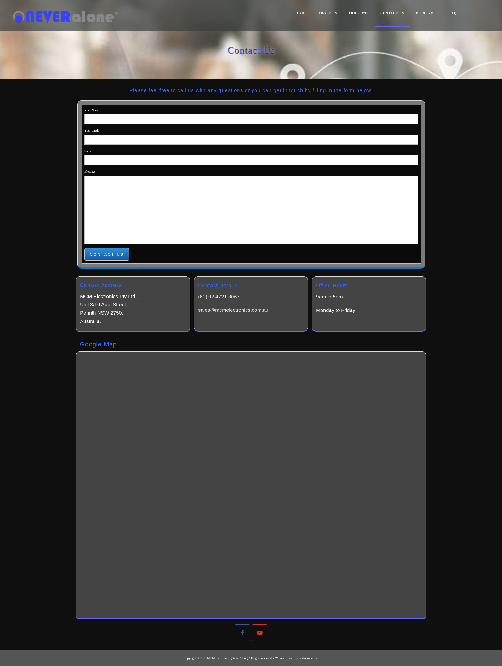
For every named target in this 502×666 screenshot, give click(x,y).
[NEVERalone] (65, 17)
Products (359, 13)
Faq (453, 13)
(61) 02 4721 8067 (219, 296)
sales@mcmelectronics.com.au (233, 310)
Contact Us (392, 13)
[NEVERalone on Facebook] (242, 632)
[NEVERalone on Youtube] (259, 632)
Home (301, 13)
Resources (427, 13)
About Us (327, 13)
